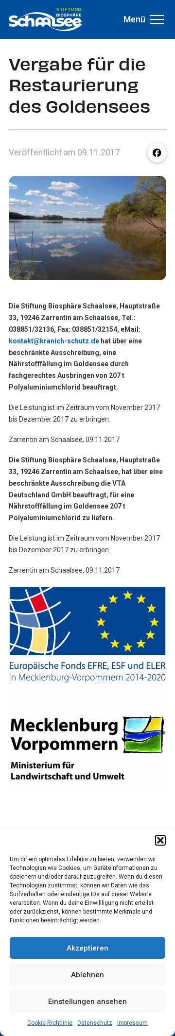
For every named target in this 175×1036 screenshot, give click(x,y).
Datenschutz (94, 1022)
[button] (160, 840)
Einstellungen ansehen (87, 1001)
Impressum (132, 1022)
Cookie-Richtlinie (49, 1022)
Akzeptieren (87, 948)
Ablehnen (87, 974)
